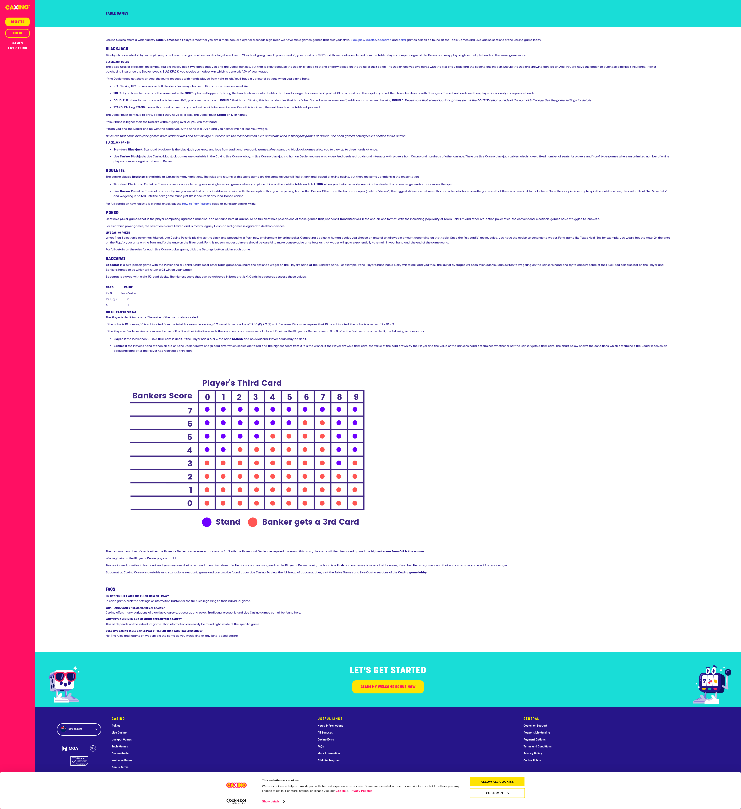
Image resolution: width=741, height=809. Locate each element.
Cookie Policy (532, 760)
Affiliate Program (328, 760)
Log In (17, 33)
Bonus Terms (120, 767)
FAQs (321, 746)
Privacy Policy (533, 753)
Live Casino (17, 48)
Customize (495, 793)
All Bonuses (325, 733)
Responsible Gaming (537, 733)
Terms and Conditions (538, 746)
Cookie (341, 790)
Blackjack (357, 40)
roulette (370, 40)
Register (17, 22)
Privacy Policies (360, 790)
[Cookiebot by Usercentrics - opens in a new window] (236, 801)
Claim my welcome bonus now (388, 686)
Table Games (120, 746)
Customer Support (535, 726)
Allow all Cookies (497, 781)
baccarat (384, 40)
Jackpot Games (122, 739)
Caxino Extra (326, 739)
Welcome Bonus (122, 760)
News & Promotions (330, 726)
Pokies (116, 726)
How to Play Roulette (196, 204)
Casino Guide (120, 753)
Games (17, 43)
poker (402, 40)
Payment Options (535, 739)
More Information (329, 753)
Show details (271, 801)
